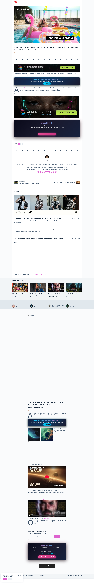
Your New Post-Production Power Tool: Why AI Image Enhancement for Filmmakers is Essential (40, 306)
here (37, 523)
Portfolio (37, 2)
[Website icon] (42, 172)
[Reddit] (66, 59)
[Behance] (71, 575)
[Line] (39, 59)
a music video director (24, 87)
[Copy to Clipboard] (77, 59)
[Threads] (33, 59)
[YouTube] (78, 575)
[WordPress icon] (51, 172)
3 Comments (41, 52)
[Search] (79, 2)
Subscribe (57, 536)
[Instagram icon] (47, 172)
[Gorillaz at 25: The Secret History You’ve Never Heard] (20, 287)
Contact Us (52, 2)
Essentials (58, 2)
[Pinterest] (60, 59)
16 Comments (38, 297)
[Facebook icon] (38, 172)
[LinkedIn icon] (40, 172)
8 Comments (76, 296)
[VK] (50, 59)
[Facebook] (17, 59)
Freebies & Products (45, 410)
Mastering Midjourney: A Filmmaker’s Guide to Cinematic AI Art (58, 306)
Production (44, 2)
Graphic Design (53, 410)
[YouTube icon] (53, 172)
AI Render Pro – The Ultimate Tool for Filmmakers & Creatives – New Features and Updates (22, 306)
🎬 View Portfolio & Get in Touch (47, 556)
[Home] (47, 581)
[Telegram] (55, 59)
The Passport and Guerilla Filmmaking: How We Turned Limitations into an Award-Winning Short (56, 295)
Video (32, 2)
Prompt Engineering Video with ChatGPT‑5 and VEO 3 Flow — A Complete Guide (75, 306)
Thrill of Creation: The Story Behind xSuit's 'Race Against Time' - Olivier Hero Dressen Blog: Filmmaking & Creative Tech (39, 218)
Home (22, 2)
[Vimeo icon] (56, 172)
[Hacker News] (71, 59)
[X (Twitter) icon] (45, 172)
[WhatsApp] (22, 59)
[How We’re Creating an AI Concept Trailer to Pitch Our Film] (74, 287)
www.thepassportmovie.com (49, 518)
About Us (27, 2)
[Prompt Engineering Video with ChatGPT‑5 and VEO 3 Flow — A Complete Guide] (67, 306)
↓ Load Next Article (47, 565)
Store (63, 2)
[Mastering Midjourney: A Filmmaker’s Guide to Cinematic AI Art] (49, 306)
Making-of (28, 52)
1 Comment (62, 410)
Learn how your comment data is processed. (37, 274)
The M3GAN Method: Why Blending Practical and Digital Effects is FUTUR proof (37, 295)
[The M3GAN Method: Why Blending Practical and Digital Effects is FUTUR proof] (38, 287)
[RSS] (81, 575)
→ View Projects (47, 83)
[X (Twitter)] (28, 59)
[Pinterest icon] (49, 172)
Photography (33, 52)
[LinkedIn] (44, 59)
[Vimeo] (76, 575)
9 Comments (58, 297)
